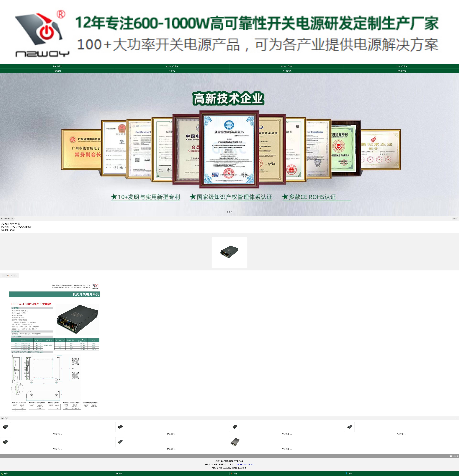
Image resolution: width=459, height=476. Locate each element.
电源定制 (57, 71)
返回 (454, 218)
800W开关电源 (286, 66)
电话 (6, 474)
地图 (350, 474)
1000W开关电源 (172, 66)
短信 (120, 474)
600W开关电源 (401, 66)
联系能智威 (401, 71)
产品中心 (172, 71)
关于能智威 (287, 71)
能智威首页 (57, 66)
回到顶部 (453, 456)
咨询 (235, 474)
